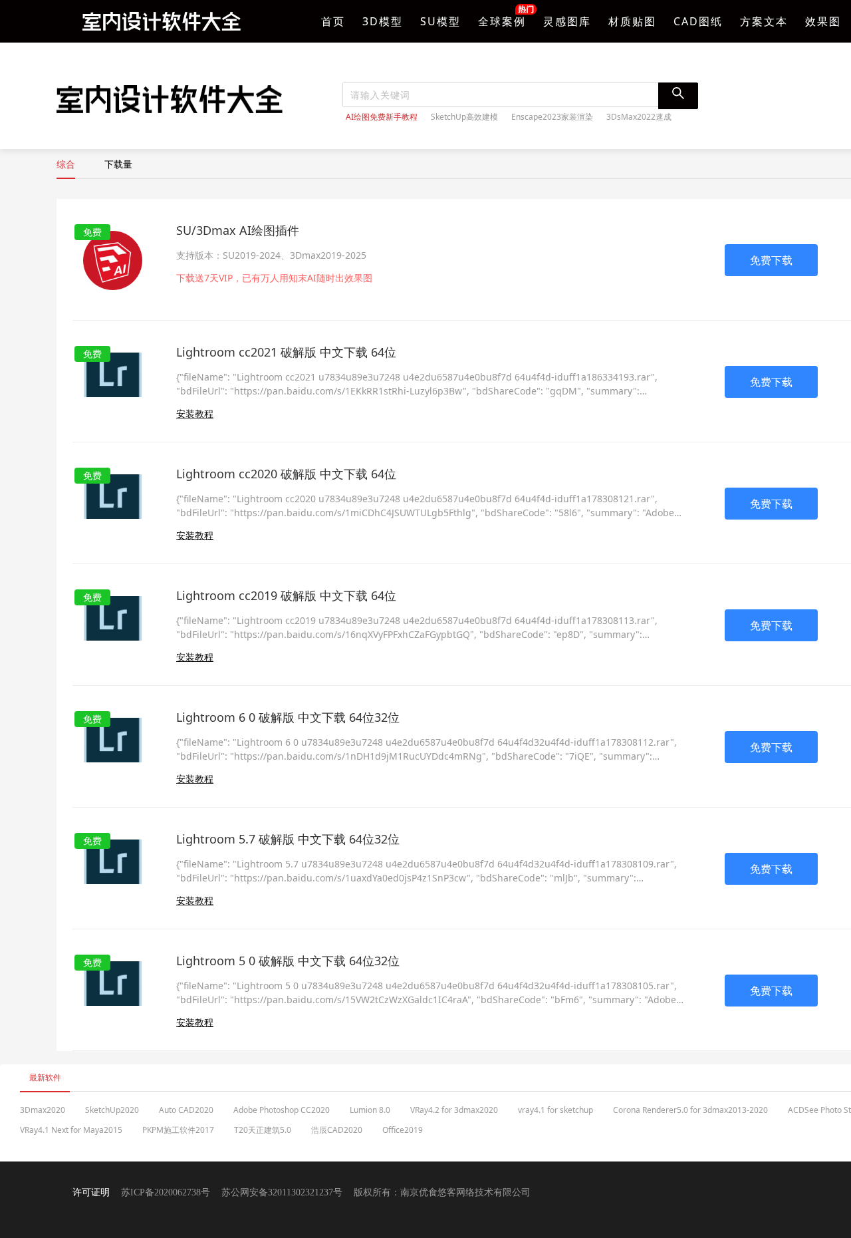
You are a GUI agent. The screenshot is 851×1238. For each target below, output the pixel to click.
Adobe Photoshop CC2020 (281, 1110)
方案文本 (764, 21)
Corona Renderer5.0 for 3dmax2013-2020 (690, 1110)
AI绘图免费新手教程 (382, 117)
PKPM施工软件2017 (178, 1130)
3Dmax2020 (42, 1110)
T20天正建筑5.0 (262, 1130)
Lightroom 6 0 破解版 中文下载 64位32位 (288, 717)
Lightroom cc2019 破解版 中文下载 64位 (286, 595)
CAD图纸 (698, 21)
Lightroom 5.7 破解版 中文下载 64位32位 (288, 839)
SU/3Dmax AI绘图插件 (237, 230)
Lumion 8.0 (370, 1110)
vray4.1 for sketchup (555, 1110)
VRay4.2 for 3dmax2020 (454, 1110)
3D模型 (382, 21)
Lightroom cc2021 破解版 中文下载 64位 (286, 352)
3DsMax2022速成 (638, 117)
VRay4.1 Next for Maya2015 (71, 1130)
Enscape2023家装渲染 (552, 117)
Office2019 (402, 1130)
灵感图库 (567, 21)
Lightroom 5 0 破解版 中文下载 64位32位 (288, 961)
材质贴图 (632, 21)
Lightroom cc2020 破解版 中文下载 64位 (286, 474)
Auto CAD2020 (186, 1110)
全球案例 (502, 21)
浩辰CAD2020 (336, 1130)
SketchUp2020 (112, 1110)
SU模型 (440, 21)
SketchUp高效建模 (464, 117)
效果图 (823, 21)
